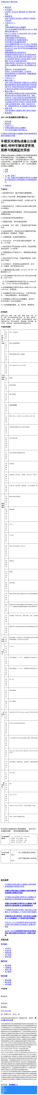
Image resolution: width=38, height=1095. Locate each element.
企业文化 (8, 950)
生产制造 (8, 955)
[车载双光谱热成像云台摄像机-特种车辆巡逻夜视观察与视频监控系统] (21, 886)
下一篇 (21, 180)
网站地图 (8, 980)
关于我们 (4, 944)
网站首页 (8, 7)
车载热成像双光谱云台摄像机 (15, 128)
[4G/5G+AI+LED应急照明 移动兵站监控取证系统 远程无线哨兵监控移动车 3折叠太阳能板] (21, 927)
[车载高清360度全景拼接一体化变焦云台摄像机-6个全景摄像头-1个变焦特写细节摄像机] (21, 912)
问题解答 (8, 967)
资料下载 (8, 969)
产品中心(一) (9, 126)
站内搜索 (8, 984)
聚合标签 (8, 982)
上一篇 (10, 175)
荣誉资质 (8, 957)
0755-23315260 (6, 1011)
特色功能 (4, 976)
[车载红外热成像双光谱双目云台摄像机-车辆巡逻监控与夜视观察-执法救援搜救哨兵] (21, 899)
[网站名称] (19, 2)
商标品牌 (8, 952)
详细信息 (8, 185)
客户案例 (8, 972)
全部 (6, 18)
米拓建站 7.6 (13, 1084)
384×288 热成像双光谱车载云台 (16, 130)
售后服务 (8, 965)
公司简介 (8, 948)
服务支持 (4, 961)
